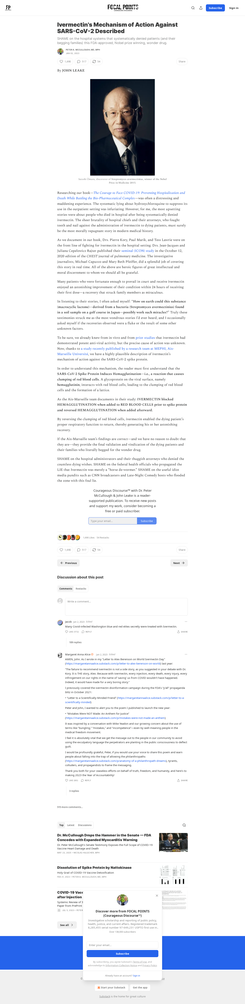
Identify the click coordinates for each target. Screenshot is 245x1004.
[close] (157, 895)
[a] (173, 842)
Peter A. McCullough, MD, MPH (83, 49)
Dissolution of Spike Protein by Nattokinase (94, 868)
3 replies (74, 791)
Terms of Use (140, 961)
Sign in (234, 8)
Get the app (140, 987)
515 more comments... (70, 807)
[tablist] (72, 588)
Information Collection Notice (121, 965)
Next (176, 563)
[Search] (193, 7)
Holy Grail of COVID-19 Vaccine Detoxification (85, 872)
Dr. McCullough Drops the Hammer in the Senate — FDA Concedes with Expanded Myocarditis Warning (104, 837)
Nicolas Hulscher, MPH (87, 852)
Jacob (68, 621)
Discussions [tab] (84, 825)
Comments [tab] (65, 588)
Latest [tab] (70, 825)
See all (64, 925)
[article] (122, 846)
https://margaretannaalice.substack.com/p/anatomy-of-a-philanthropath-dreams (116, 761)
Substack (104, 996)
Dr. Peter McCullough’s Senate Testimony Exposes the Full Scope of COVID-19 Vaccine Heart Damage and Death (105, 846)
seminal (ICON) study (137, 250)
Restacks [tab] (81, 588)
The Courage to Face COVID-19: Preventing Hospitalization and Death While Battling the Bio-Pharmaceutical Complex (121, 195)
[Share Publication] (200, 7)
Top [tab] (61, 825)
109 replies (75, 642)
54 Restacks (103, 537)
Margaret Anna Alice (77, 654)
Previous (71, 563)
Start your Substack (113, 987)
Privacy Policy (149, 965)
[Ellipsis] (186, 621)
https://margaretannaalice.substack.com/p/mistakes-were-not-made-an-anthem (115, 718)
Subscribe (215, 8)
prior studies (145, 337)
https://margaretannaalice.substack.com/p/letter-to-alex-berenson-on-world (113, 663)
